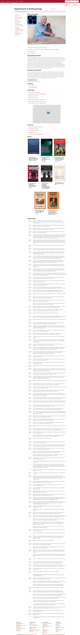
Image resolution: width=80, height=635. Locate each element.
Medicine (57, 630)
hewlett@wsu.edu (33, 53)
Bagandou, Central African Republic (34, 92)
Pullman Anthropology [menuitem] (18, 33)
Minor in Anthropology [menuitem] (18, 17)
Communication (58, 625)
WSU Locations (18, 630)
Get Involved (45, 631)
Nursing (57, 631)
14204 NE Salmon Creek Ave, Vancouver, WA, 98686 (50, 634)
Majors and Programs (32, 624)
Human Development (59, 629)
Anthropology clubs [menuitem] (18, 21)
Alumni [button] (16, 1)
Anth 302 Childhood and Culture (33, 130)
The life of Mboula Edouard (32, 87)
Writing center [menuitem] (17, 34)
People (19, 11)
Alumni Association (46, 630)
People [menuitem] (16, 14)
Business (57, 624)
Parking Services (45, 624)
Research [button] (12, 1)
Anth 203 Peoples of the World (33, 128)
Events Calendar (19, 627)
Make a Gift (44, 632)
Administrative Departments (20, 625)
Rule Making (34, 634)
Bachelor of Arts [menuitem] (17, 15)
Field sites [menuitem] (16, 20)
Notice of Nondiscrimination (47, 623)
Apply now (68, 4)
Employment (18, 626)
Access (25, 634)
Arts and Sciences (59, 623)
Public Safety (45, 625)
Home (16, 11)
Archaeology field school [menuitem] (19, 30)
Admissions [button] (3, 1)
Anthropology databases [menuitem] (19, 29)
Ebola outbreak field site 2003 (33, 97)
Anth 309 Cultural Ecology (32, 132)
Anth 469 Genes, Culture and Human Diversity (35, 134)
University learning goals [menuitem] (19, 25)
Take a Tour (75, 4)
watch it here (38, 81)
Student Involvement (32, 629)
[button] (48, 113)
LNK (29, 469)
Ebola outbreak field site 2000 (33, 95)
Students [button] (7, 1)
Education (57, 626)
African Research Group (32, 85)
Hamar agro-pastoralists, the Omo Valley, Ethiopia (36, 99)
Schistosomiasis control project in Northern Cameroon (37, 103)
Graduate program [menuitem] (18, 18)
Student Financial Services (33, 625)
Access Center (18, 624)
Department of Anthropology (28, 9)
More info (43, 161)
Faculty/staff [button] (21, 1)
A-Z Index (31, 628)
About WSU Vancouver (20, 623)
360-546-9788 (61, 634)
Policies (31, 634)
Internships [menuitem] (17, 32)
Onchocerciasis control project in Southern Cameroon (37, 101)
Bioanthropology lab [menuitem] (18, 24)
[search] (64, 9)
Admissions (31, 623)
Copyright (27, 634)
